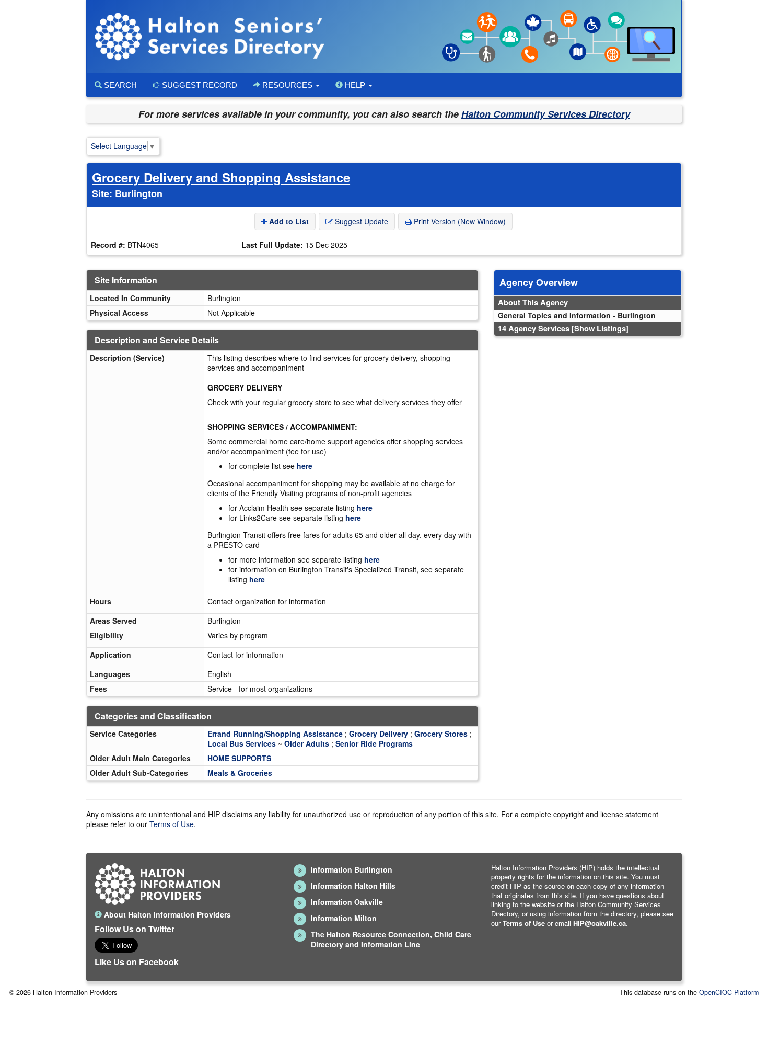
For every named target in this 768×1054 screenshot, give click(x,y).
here (304, 466)
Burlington (138, 193)
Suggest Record (198, 85)
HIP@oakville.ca (599, 923)
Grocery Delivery (378, 733)
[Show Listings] (600, 328)
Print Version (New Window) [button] (459, 221)
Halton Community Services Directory (545, 114)
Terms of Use (171, 824)
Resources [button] (287, 85)
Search (119, 85)
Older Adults (306, 743)
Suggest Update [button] (360, 221)
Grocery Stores (441, 733)
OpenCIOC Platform (729, 992)
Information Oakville (347, 902)
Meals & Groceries (239, 772)
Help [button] (355, 85)
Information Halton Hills (353, 885)
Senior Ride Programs (374, 743)
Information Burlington (351, 869)
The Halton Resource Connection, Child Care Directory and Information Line (391, 939)
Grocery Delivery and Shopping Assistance (221, 177)
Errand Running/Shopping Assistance (275, 733)
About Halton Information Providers (166, 914)
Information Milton (344, 918)
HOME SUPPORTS (239, 758)
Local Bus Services (241, 743)
